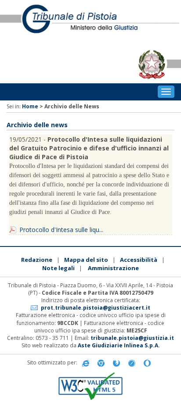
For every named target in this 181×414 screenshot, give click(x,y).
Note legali (58, 268)
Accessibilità (138, 260)
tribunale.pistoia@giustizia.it (132, 338)
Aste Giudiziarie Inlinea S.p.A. (119, 345)
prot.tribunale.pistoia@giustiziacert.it (95, 307)
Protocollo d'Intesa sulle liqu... (61, 229)
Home (30, 106)
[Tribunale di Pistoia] (90, 23)
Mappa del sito (86, 260)
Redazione (36, 260)
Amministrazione (113, 268)
